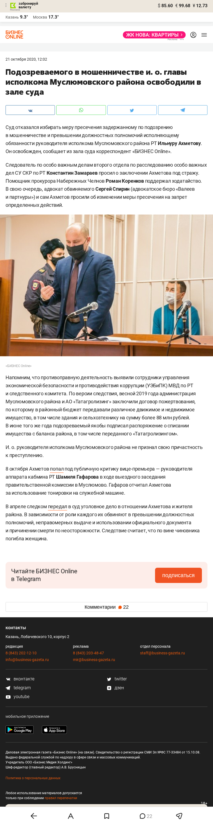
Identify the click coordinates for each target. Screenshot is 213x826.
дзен (118, 687)
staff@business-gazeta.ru (162, 653)
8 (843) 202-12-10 (21, 653)
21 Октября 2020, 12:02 (26, 59)
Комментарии (107, 607)
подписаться (178, 575)
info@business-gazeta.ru (27, 659)
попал (57, 469)
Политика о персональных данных (33, 778)
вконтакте (23, 679)
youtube (20, 696)
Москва (40, 17)
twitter (120, 679)
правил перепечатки (61, 798)
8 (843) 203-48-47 (88, 653)
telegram (21, 687)
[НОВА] (153, 34)
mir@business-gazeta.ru (94, 659)
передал (57, 506)
